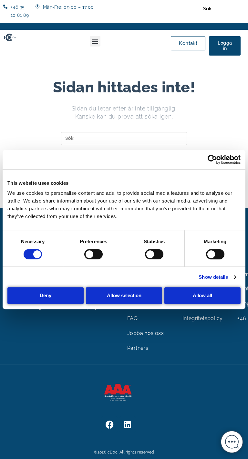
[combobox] (223, 8)
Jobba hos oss (145, 333)
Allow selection (124, 295)
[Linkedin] (127, 424)
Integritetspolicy (202, 318)
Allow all (202, 295)
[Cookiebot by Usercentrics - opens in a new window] (212, 159)
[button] (95, 41)
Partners (137, 348)
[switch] (93, 254)
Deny (45, 295)
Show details (213, 277)
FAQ (132, 318)
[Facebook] (109, 424)
